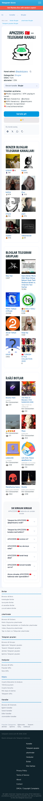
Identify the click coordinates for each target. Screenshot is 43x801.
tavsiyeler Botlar (8, 602)
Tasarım (30, 724)
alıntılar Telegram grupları (11, 651)
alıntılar (4, 726)
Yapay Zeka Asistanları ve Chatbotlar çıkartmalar (19, 625)
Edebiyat (27, 726)
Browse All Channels (9, 705)
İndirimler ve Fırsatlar (29, 462)
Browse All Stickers (8, 619)
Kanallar (29, 743)
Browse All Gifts (7, 665)
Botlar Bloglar (14, 20)
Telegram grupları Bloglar (10, 23)
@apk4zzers (22, 71)
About (18, 779)
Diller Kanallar (6, 713)
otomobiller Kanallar (9, 716)
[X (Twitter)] (12, 131)
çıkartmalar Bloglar (27, 20)
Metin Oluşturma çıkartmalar (12, 622)
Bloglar (18, 75)
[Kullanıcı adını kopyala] (30, 71)
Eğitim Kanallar (7, 708)
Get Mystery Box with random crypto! (21, 7)
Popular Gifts (6, 668)
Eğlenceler (25, 433)
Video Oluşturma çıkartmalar (12, 628)
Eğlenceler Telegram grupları (12, 645)
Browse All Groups (8, 642)
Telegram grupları (32, 748)
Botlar (28, 761)
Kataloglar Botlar (8, 599)
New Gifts (5, 671)
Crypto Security (7, 688)
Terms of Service (22, 775)
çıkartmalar (30, 752)
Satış (19, 726)
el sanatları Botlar (8, 605)
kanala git (21, 114)
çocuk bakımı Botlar (9, 608)
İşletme (12, 726)
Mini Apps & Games (9, 691)
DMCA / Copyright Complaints (27, 788)
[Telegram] (8, 131)
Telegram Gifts (7, 693)
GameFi (8, 400)
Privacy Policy (21, 770)
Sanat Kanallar (7, 710)
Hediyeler (29, 757)
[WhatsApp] (17, 131)
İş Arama (8, 460)
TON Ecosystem (7, 685)
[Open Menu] (39, 3)
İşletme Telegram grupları (11, 654)
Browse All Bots (7, 596)
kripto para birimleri (12, 489)
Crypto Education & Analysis (12, 682)
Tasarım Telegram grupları (11, 648)
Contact (19, 784)
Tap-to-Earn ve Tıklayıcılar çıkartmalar (15, 631)
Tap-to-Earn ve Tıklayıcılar (26, 405)
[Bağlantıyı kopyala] (22, 131)
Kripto (4, 677)
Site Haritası (30, 766)
